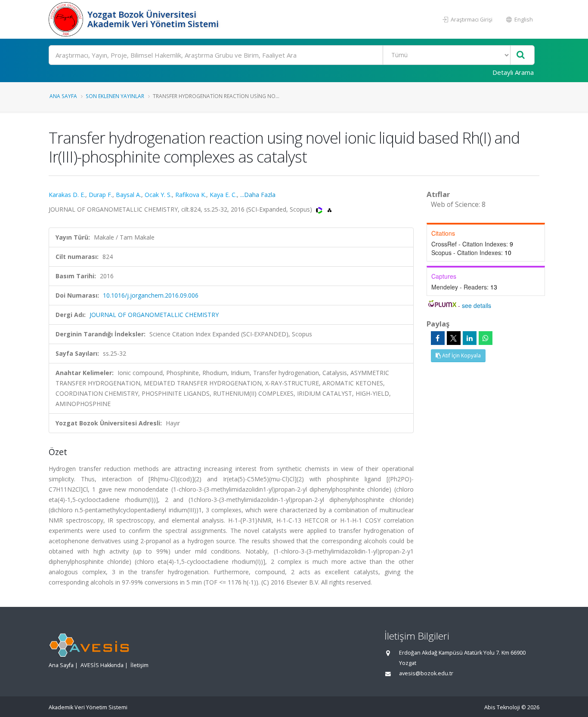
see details (476, 305)
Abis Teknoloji (502, 707)
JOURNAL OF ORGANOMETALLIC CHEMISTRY (154, 315)
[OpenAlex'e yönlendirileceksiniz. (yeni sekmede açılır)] (329, 209)
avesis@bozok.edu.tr (426, 673)
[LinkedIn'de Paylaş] (470, 338)
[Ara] (520, 55)
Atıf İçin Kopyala (461, 355)
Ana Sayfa (63, 95)
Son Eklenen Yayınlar (115, 95)
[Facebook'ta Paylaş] (438, 338)
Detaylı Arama (513, 72)
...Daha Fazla (257, 195)
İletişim (139, 665)
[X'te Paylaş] (454, 338)
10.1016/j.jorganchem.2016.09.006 (150, 295)
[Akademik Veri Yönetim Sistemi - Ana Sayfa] (67, 19)
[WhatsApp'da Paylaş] (485, 338)
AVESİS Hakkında (102, 665)
